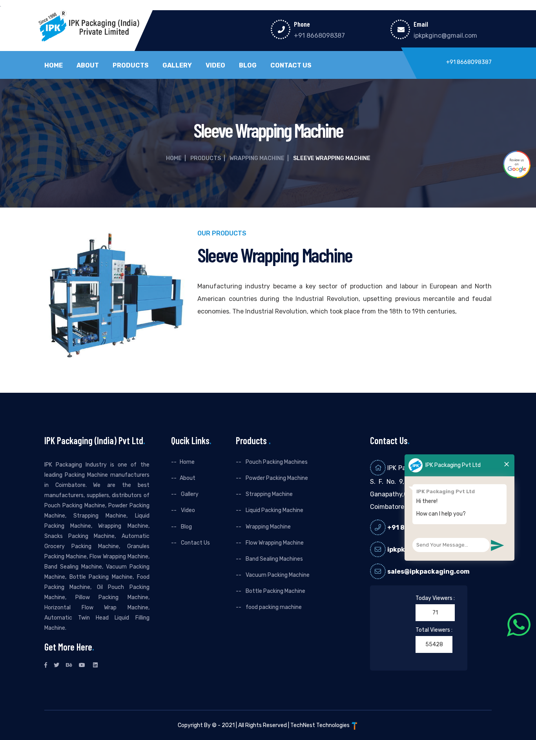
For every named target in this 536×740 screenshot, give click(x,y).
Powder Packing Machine (276, 478)
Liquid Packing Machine (273, 510)
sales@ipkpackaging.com (428, 571)
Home (53, 65)
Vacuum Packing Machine (277, 575)
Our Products (221, 233)
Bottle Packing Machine (274, 591)
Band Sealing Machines (273, 559)
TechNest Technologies (320, 725)
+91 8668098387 (319, 35)
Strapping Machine (268, 494)
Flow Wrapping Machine (274, 543)
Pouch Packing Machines (276, 462)
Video (215, 65)
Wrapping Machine (257, 158)
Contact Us (291, 65)
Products (131, 65)
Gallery (177, 65)
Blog (248, 65)
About (88, 65)
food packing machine (273, 607)
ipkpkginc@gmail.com (445, 35)
